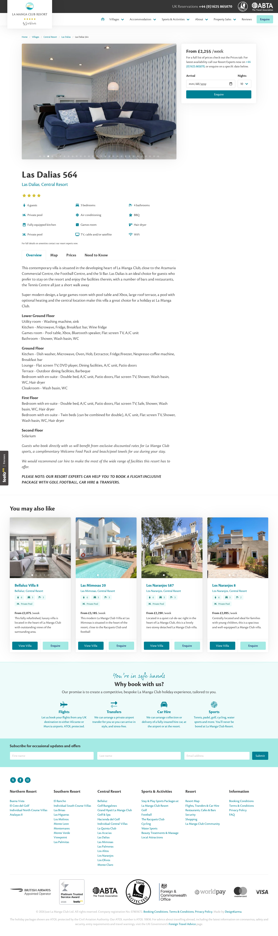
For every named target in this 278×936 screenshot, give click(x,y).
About (199, 19)
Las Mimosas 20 (93, 585)
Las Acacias (104, 833)
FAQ (232, 814)
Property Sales (222, 19)
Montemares (62, 828)
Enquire (265, 19)
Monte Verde (62, 833)
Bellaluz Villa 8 (26, 585)
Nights (242, 76)
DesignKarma (233, 911)
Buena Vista (17, 801)
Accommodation (140, 19)
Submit (260, 756)
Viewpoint (60, 837)
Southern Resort (67, 791)
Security (190, 814)
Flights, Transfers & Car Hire (202, 806)
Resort (190, 791)
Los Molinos (61, 819)
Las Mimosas (88, 591)
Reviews (247, 19)
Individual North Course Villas (28, 810)
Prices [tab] (71, 255)
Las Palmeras (105, 846)
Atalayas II (16, 814)
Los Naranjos (154, 591)
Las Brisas (59, 810)
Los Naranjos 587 (160, 585)
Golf (144, 810)
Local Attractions (152, 837)
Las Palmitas (61, 842)
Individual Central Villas (112, 824)
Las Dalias (66, 37)
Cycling (146, 824)
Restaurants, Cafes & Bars (200, 810)
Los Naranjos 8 (224, 585)
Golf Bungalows (107, 806)
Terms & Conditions (241, 806)
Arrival (190, 76)
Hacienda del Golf (108, 819)
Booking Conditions (241, 801)
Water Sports (149, 828)
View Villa (25, 646)
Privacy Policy (238, 810)
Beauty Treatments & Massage (159, 833)
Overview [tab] (34, 255)
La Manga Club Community (202, 824)
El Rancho (60, 801)
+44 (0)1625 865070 (215, 6)
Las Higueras (61, 814)
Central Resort (50, 37)
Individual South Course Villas (72, 806)
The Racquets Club (152, 819)
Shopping (191, 819)
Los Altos (103, 851)
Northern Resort (23, 791)
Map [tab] (54, 255)
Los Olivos (103, 860)
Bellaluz (19, 591)
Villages (114, 19)
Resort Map (192, 801)
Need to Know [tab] (96, 255)
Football (146, 814)
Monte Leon (61, 824)
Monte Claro (105, 865)
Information (239, 791)
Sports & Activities (173, 19)
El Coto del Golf (19, 806)
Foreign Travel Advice (182, 924)
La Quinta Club (106, 828)
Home (24, 37)
